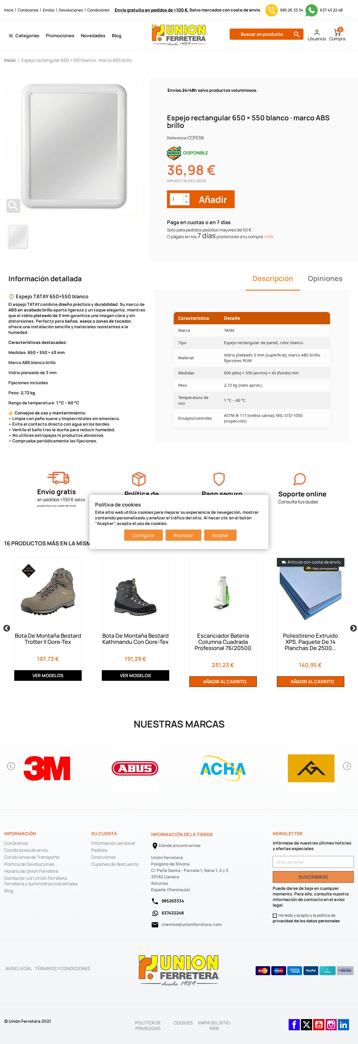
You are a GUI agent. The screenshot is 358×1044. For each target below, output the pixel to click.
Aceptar (220, 535)
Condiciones (98, 10)
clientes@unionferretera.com (191, 924)
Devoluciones (71, 10)
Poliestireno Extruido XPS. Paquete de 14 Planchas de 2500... (310, 642)
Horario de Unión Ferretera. (31, 871)
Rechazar (183, 535)
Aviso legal (19, 968)
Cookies (183, 1023)
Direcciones (103, 857)
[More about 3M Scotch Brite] (47, 766)
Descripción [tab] (273, 278)
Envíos (48, 10)
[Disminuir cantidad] (186, 202)
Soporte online (302, 493)
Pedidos (99, 850)
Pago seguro (222, 493)
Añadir (212, 199)
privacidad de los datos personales (306, 920)
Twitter (306, 1022)
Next (352, 627)
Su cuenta (104, 833)
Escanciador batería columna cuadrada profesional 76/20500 (223, 642)
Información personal (113, 843)
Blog (116, 35)
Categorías (27, 35)
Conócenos (28, 10)
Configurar (143, 535)
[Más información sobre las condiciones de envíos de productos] (58, 478)
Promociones (60, 35)
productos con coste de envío (56, 506)
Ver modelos (47, 675)
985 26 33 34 (291, 10)
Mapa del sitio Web (214, 1025)
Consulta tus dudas (298, 502)
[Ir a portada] (179, 970)
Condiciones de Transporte (31, 857)
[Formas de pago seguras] (305, 970)
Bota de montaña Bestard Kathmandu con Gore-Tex (135, 639)
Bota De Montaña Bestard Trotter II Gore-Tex (48, 639)
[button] (11, 766)
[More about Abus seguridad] (135, 766)
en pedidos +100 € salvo (61, 499)
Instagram (331, 1022)
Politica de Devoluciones (29, 864)
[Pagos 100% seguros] (219, 479)
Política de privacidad (148, 1025)
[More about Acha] (223, 766)
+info (268, 237)
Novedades (93, 35)
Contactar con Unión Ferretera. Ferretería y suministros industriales (41, 881)
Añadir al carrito (224, 682)
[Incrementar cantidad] (186, 196)
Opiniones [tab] (325, 278)
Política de (141, 493)
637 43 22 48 (331, 10)
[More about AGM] (311, 766)
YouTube (318, 1022)
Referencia (177, 137)
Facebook (294, 1022)
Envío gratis (56, 491)
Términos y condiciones (62, 968)
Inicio (8, 10)
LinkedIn (343, 1022)
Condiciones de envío (26, 850)
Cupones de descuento (114, 864)
